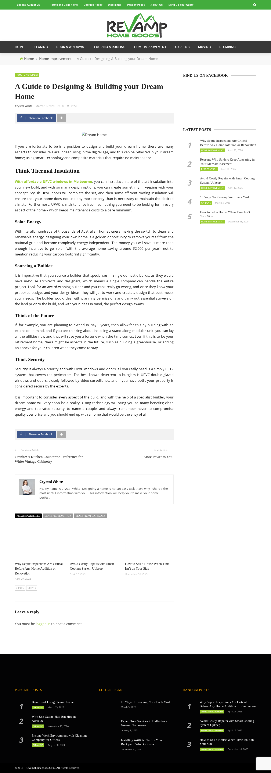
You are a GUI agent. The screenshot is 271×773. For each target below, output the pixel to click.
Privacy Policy (136, 4)
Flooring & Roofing (109, 47)
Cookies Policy (92, 4)
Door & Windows (70, 47)
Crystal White (23, 106)
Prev (21, 588)
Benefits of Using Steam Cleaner (53, 702)
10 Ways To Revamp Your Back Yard (224, 197)
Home (19, 47)
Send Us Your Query (180, 4)
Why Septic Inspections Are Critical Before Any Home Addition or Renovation (39, 568)
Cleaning (40, 47)
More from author (57, 515)
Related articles (28, 515)
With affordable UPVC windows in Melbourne (53, 181)
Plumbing (227, 47)
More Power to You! (159, 457)
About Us (157, 4)
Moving (204, 47)
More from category (90, 515)
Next (31, 588)
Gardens (182, 47)
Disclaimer (114, 4)
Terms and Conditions (64, 4)
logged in (43, 624)
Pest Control (209, 169)
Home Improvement (150, 47)
